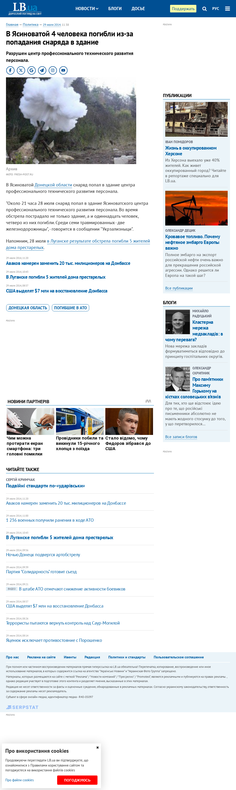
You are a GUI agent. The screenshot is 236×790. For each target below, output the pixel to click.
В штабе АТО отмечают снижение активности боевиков (66, 589)
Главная (12, 24)
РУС (215, 8)
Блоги (115, 8)
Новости (85, 8)
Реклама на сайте (41, 657)
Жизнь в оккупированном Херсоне (191, 151)
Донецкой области (53, 185)
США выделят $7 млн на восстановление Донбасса (56, 291)
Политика (30, 24)
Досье (138, 8)
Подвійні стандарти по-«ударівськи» (45, 485)
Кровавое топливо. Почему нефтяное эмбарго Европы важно (192, 242)
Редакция (92, 657)
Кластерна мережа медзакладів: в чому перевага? (194, 331)
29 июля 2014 (52, 25)
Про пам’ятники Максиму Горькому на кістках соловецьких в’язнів (194, 388)
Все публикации (179, 288)
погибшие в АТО (70, 307)
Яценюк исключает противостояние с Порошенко (54, 640)
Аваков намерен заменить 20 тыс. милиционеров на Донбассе (68, 263)
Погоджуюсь (77, 780)
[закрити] (97, 747)
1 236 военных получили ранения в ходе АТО (50, 520)
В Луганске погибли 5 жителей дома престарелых (56, 277)
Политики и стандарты (126, 657)
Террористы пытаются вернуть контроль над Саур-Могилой (63, 623)
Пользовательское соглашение (179, 657)
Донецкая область (28, 307)
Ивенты (70, 657)
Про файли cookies (19, 780)
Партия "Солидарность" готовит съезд (41, 572)
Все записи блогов (181, 436)
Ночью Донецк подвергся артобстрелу (43, 555)
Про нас (12, 657)
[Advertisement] (80, 355)
